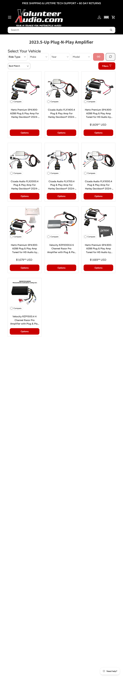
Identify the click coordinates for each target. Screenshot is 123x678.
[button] (106, 17)
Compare (17, 101)
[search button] (111, 30)
